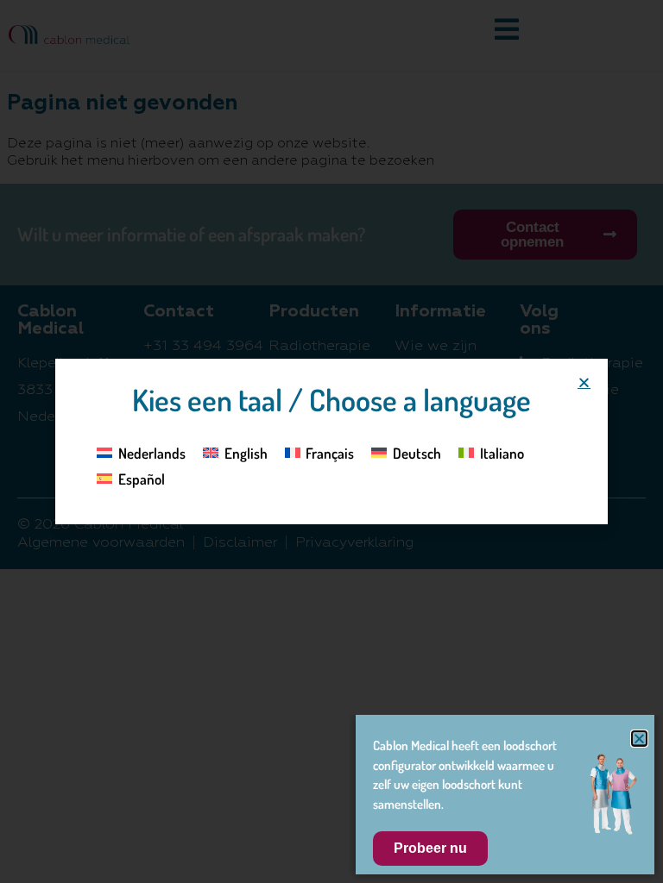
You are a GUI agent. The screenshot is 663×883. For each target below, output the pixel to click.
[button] (584, 382)
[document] (331, 441)
